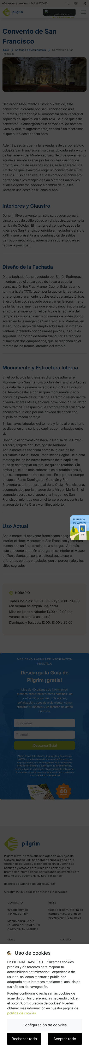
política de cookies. (22, 1013)
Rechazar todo (24, 1039)
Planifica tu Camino (79, 521)
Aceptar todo (64, 1039)
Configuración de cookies (45, 1025)
